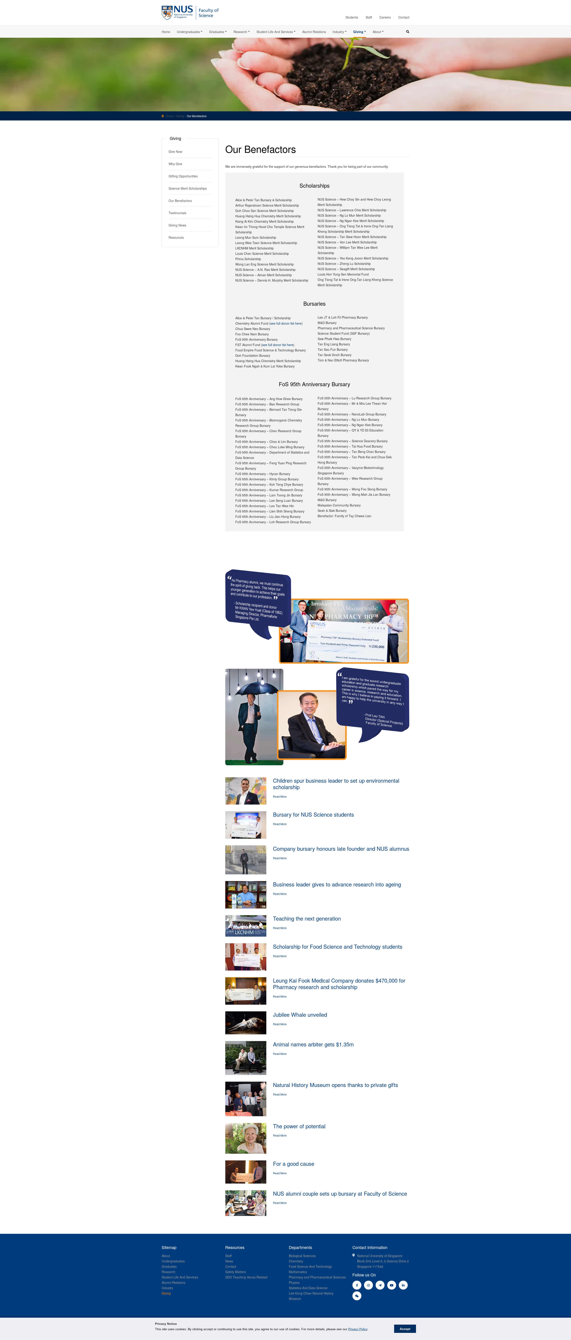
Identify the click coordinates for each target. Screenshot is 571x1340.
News (229, 1261)
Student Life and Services (275, 31)
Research (240, 31)
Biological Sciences (302, 1255)
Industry (338, 31)
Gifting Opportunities (183, 176)
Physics (294, 1282)
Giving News (177, 225)
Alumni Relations (314, 31)
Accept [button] (405, 1329)
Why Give (175, 164)
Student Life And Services (180, 1277)
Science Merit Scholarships (188, 188)
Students (351, 17)
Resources (176, 237)
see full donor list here (286, 323)
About (377, 31)
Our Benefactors (180, 200)
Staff (369, 17)
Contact (403, 17)
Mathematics (298, 1271)
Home (166, 31)
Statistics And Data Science (308, 1288)
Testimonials (177, 213)
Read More (280, 796)
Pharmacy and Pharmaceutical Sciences (317, 1277)
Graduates (216, 31)
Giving (358, 31)
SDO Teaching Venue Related (246, 1277)
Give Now (175, 151)
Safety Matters (235, 1271)
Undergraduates (188, 31)
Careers (385, 17)
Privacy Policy (357, 1329)
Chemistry (296, 1261)
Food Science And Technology (310, 1266)
